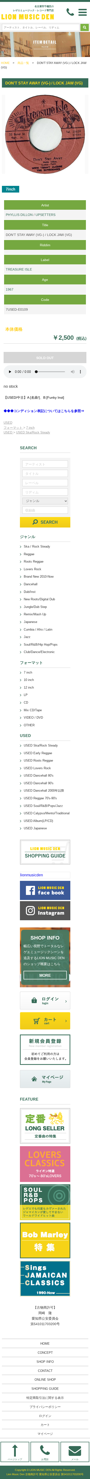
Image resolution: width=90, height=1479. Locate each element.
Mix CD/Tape (33, 710)
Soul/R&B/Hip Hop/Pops (41, 644)
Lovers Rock (32, 569)
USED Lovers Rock (37, 768)
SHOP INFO (45, 1362)
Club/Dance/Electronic (39, 652)
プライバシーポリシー (45, 1407)
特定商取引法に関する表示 (45, 1398)
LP (26, 695)
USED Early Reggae (38, 753)
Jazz (27, 637)
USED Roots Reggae (38, 760)
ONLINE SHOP (45, 1379)
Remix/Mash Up (35, 614)
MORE (45, 975)
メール (74, 1459)
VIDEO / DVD (33, 717)
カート (45, 1425)
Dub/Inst (30, 592)
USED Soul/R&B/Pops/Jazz (43, 806)
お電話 (44, 1459)
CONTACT (45, 1371)
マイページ (45, 1434)
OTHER (29, 725)
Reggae (29, 554)
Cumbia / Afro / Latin (38, 629)
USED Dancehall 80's (39, 775)
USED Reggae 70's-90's (40, 798)
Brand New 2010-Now (39, 576)
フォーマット (13, 427)
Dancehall (30, 584)
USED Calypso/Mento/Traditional (47, 813)
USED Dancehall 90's (39, 783)
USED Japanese (35, 828)
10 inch (29, 680)
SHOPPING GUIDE (45, 1388)
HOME (5, 63)
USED (8, 422)
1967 (9, 289)
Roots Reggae (33, 561)
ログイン (45, 1416)
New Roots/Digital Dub (39, 599)
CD (26, 702)
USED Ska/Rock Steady (33, 432)
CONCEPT (45, 1352)
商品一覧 (23, 63)
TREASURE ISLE (19, 269)
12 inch (29, 687)
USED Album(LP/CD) (38, 821)
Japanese (30, 622)
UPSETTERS (45, 215)
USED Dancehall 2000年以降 (44, 790)
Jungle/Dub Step (35, 607)
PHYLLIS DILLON (19, 215)
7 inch (30, 427)
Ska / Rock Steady (37, 546)
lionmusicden (31, 875)
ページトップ (15, 1459)
